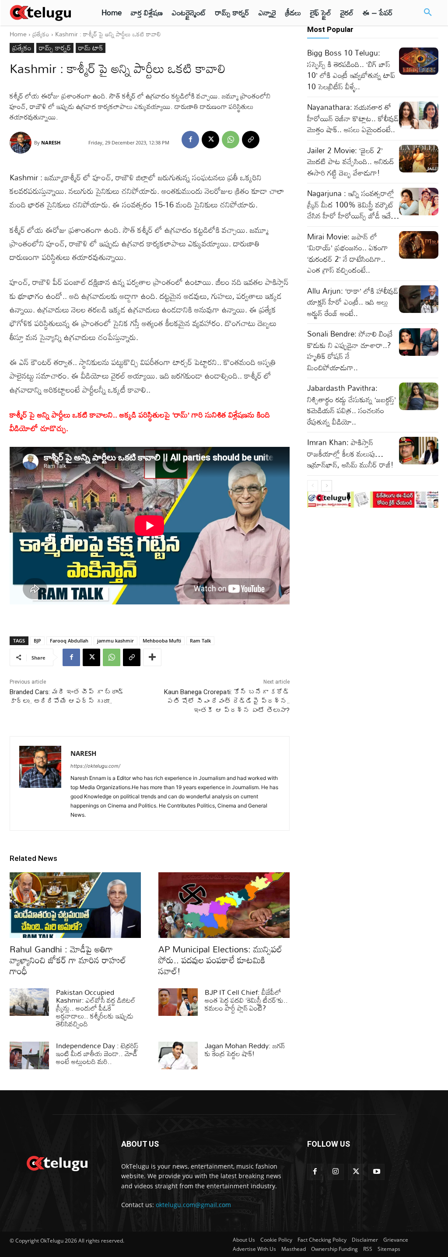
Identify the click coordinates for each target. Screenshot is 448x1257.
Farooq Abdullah (69, 640)
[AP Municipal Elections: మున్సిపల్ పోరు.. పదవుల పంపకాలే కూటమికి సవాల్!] (224, 905)
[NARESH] (22, 143)
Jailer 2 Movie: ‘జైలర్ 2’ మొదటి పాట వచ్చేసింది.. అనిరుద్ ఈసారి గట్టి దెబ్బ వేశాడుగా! (350, 161)
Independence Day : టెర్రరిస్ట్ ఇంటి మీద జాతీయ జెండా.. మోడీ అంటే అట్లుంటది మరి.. (97, 1053)
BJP (37, 640)
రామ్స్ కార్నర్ (55, 48)
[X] (210, 139)
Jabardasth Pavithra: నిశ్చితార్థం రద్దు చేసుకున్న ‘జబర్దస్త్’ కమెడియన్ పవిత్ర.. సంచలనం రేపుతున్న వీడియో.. (351, 405)
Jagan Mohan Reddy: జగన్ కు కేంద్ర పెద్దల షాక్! (245, 1049)
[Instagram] (336, 1172)
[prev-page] (312, 486)
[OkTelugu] (45, 12)
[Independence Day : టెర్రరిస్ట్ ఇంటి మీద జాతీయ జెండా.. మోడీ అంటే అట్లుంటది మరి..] (29, 1055)
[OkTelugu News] (57, 1162)
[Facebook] (190, 139)
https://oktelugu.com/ (95, 766)
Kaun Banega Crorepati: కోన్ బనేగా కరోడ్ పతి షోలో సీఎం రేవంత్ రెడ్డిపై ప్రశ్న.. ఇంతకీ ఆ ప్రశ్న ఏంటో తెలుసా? (227, 701)
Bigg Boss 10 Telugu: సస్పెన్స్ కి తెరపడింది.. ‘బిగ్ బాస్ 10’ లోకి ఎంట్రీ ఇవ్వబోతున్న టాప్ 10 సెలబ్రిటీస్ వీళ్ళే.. (351, 70)
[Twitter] (356, 1172)
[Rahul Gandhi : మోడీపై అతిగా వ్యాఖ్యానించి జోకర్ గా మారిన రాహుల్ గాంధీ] (75, 905)
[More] (152, 657)
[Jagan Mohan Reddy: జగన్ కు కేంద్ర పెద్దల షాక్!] (178, 1055)
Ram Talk (200, 640)
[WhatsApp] (230, 139)
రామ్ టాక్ (90, 48)
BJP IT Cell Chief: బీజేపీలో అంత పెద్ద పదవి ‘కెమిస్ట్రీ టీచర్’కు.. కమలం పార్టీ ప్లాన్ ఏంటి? (246, 1000)
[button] (427, 12)
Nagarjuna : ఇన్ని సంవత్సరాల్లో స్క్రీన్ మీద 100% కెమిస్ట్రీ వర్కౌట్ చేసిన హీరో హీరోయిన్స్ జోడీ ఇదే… (353, 204)
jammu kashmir (115, 640)
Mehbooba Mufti (162, 640)
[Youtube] (376, 1172)
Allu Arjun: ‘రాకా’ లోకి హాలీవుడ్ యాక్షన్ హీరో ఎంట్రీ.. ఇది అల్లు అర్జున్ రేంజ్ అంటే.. (352, 302)
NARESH (50, 142)
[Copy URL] (250, 139)
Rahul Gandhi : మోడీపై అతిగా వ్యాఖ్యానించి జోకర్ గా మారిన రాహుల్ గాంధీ (68, 960)
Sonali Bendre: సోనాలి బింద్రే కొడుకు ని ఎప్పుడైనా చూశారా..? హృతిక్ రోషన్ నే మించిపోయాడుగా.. (350, 351)
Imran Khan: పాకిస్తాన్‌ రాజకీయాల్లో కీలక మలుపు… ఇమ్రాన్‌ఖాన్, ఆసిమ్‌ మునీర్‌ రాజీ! (350, 453)
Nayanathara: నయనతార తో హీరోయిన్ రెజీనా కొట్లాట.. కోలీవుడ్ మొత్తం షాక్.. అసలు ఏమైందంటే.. (353, 118)
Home (18, 34)
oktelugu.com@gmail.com (193, 1205)
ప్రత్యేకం (40, 34)
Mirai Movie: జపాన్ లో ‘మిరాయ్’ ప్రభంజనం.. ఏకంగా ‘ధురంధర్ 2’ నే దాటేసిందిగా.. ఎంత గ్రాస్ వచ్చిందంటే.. (347, 253)
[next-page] (326, 486)
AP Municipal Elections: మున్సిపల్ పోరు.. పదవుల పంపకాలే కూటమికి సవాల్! (220, 960)
